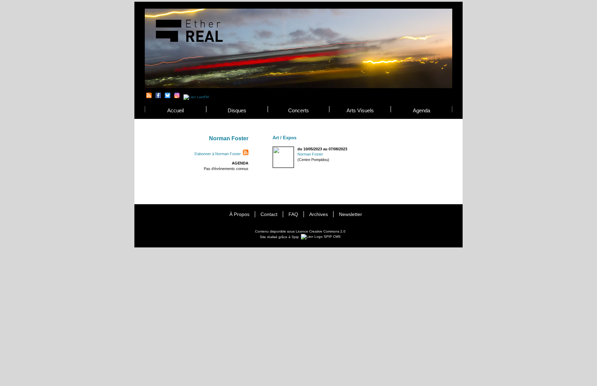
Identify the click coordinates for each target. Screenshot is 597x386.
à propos (239, 214)
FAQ (293, 214)
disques (237, 110)
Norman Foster (310, 154)
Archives (318, 214)
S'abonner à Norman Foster (217, 154)
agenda (421, 110)
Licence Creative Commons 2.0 (320, 231)
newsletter (350, 214)
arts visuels (360, 110)
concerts (298, 110)
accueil (175, 110)
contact (268, 214)
